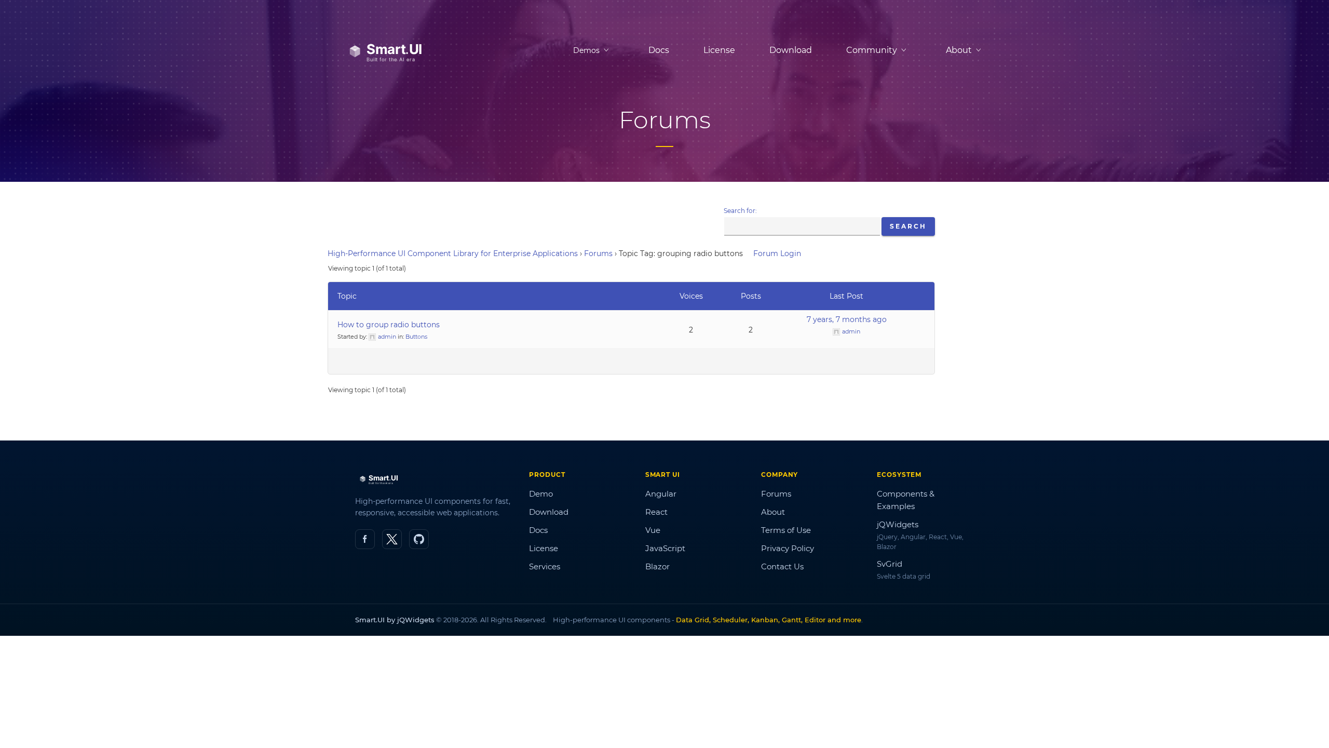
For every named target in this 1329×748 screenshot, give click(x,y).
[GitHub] (419, 539)
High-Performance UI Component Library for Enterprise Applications (453, 253)
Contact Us (782, 566)
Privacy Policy (787, 548)
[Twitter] (392, 539)
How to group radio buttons (388, 324)
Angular (660, 494)
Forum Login (777, 253)
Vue (652, 530)
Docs (658, 50)
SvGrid (889, 564)
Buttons (416, 336)
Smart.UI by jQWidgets (395, 620)
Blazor (657, 566)
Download (790, 50)
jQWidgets (897, 524)
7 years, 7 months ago (847, 319)
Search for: (740, 211)
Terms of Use (786, 530)
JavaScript (665, 548)
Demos (586, 50)
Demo (541, 494)
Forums (598, 253)
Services (544, 566)
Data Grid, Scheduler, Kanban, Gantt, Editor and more (768, 620)
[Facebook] (365, 539)
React (656, 512)
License (719, 50)
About (773, 512)
